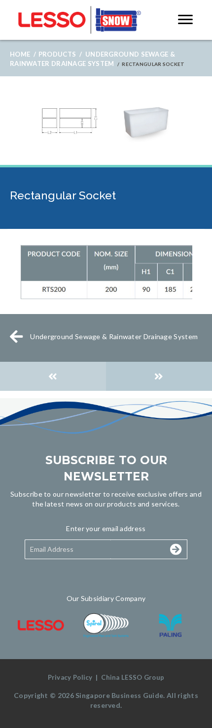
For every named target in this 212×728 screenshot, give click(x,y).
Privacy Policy (70, 677)
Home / (23, 54)
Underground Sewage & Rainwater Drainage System (114, 336)
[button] (144, 549)
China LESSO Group (132, 677)
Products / (60, 54)
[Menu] (185, 19)
